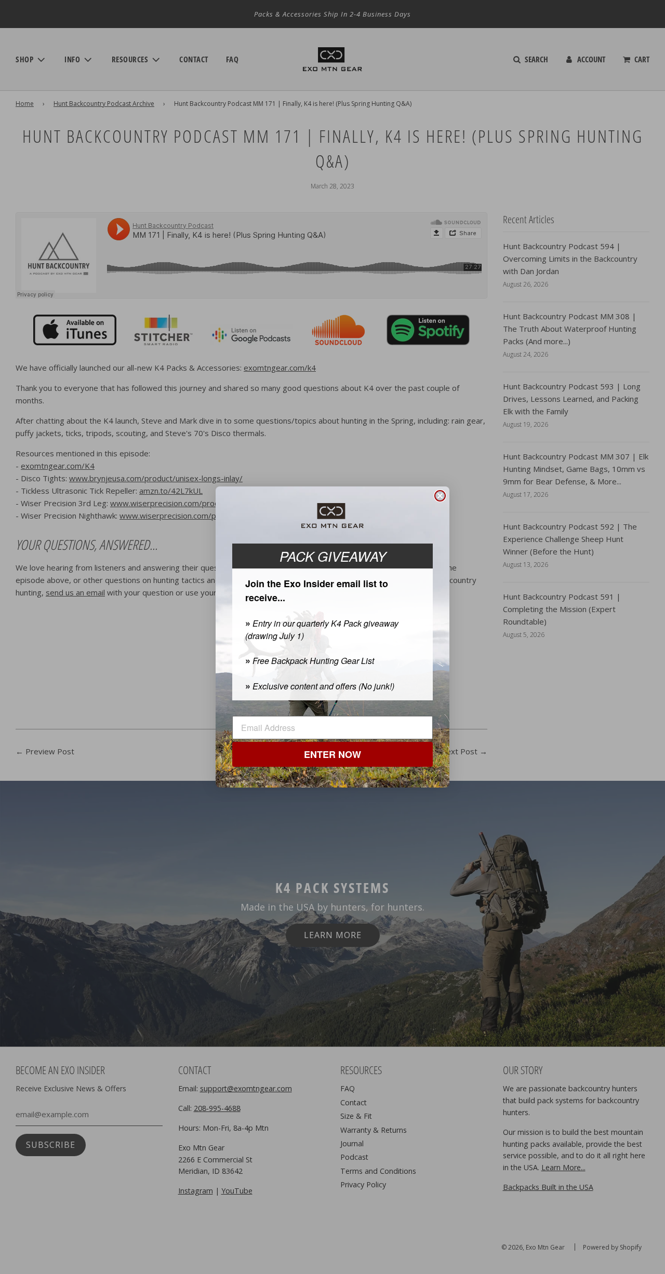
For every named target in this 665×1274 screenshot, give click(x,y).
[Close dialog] (440, 496)
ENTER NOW (332, 754)
